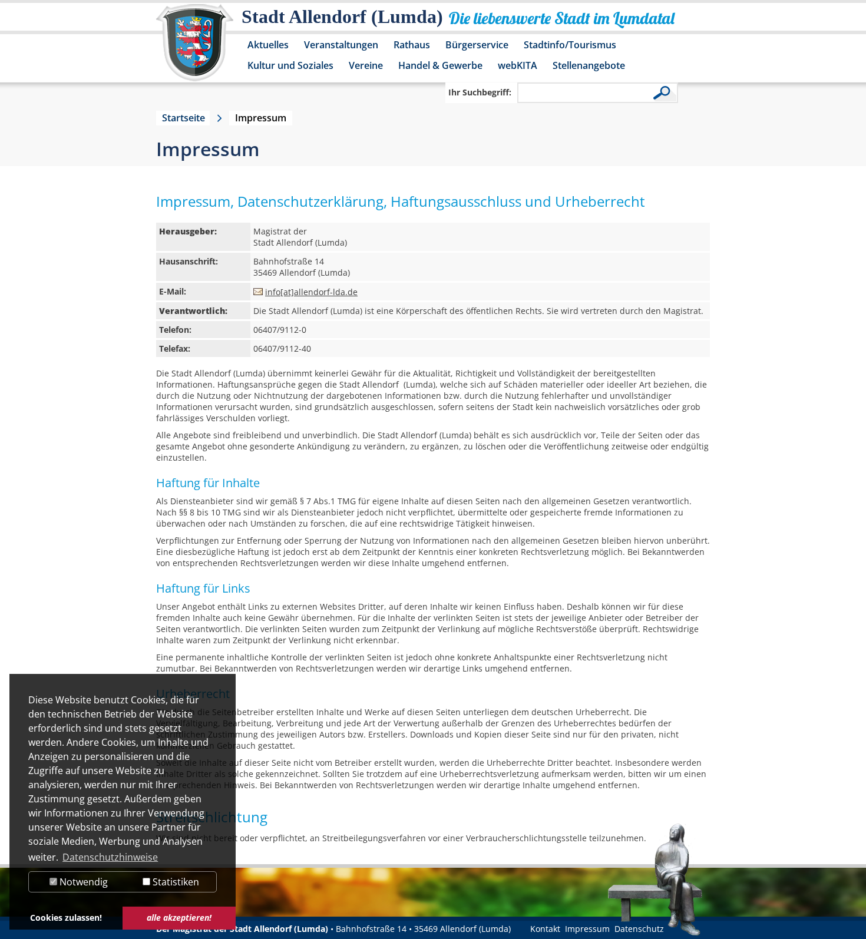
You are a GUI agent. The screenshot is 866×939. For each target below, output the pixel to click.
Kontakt (545, 928)
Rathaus (412, 44)
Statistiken (174, 881)
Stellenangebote (589, 65)
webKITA (517, 65)
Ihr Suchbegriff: (479, 92)
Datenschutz (639, 928)
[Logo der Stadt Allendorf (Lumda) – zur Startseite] (194, 48)
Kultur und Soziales (290, 65)
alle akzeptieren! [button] (179, 917)
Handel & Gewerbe (440, 65)
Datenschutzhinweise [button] (110, 857)
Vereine (366, 65)
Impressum (587, 928)
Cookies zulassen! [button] (66, 917)
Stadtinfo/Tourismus (570, 44)
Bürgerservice (476, 44)
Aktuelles (268, 44)
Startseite (183, 117)
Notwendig (82, 881)
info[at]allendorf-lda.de (311, 291)
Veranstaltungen (341, 44)
